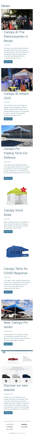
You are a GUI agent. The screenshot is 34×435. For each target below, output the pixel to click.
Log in (24, 433)
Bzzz (22, 433)
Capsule (17, 433)
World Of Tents (16, 421)
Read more (8, 62)
